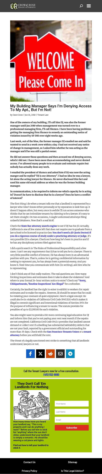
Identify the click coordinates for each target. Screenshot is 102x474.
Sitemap (72, 462)
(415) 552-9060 (51, 374)
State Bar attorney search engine (39, 226)
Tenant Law (42, 115)
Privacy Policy (29, 470)
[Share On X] (40, 353)
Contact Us (29, 462)
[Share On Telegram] (70, 353)
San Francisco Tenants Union (63, 331)
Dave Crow (18, 115)
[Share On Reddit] (50, 353)
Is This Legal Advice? (72, 470)
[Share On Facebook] (30, 353)
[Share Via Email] (60, 353)
